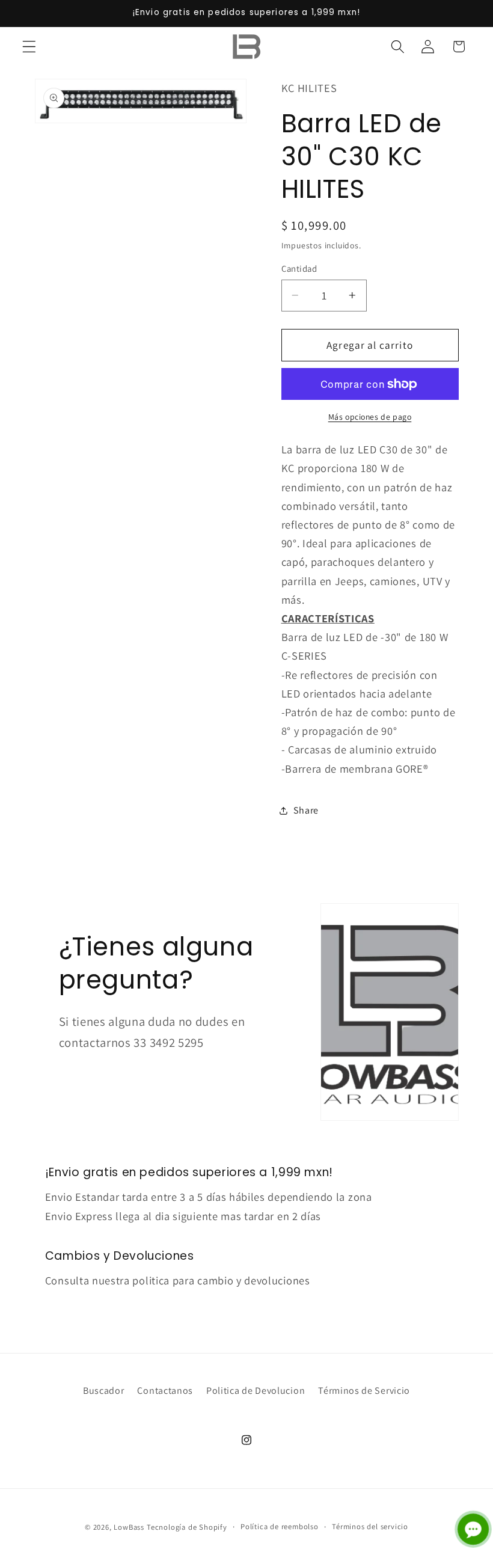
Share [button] (306, 810)
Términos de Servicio (364, 1390)
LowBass (129, 1527)
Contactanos (165, 1390)
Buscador (103, 1390)
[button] (29, 46)
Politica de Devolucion (255, 1390)
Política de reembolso (279, 1526)
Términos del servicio (370, 1526)
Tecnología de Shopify (187, 1527)
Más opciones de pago (370, 416)
